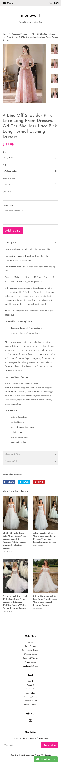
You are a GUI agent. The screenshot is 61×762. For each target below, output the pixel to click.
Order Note (8, 205)
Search (30, 681)
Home (5, 34)
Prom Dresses (30, 646)
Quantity (7, 191)
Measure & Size (30, 700)
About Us (30, 685)
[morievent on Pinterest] (30, 721)
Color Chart (30, 693)
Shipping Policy (30, 697)
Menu (10, 3)
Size (4, 152)
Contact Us (30, 689)
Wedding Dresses (19, 34)
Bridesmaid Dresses (30, 658)
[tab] (30, 242)
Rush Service (9, 178)
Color (5, 165)
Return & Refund (30, 704)
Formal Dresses (30, 662)
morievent (30, 16)
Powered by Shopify (43, 755)
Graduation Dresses (30, 666)
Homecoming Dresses (30, 650)
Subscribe (50, 745)
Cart (56, 3)
